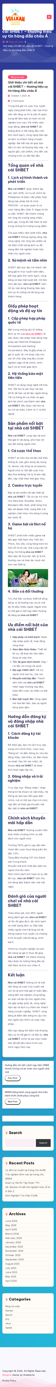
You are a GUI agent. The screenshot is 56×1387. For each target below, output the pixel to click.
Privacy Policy (9, 1380)
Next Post (12, 1101)
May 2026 (11, 1225)
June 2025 (11, 1272)
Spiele (8, 1327)
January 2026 (13, 1242)
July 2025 (10, 1268)
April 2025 (11, 1280)
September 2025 (14, 1259)
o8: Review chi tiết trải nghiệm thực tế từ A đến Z (27, 1189)
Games (9, 1310)
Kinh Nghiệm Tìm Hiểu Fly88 (21, 1195)
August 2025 (12, 1263)
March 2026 (12, 1233)
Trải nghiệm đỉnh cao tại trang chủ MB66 (24, 1176)
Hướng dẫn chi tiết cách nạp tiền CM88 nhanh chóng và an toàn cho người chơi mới (27, 1068)
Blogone (6, 1374)
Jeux (8, 1323)
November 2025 (14, 1250)
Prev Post (12, 1078)
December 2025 (14, 1246)
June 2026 (11, 1221)
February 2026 (13, 1238)
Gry (7, 1319)
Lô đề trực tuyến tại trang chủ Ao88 (25, 1170)
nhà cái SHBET (34, 333)
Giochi (8, 1314)
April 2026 (11, 1229)
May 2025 (10, 1276)
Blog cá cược (16, 41)
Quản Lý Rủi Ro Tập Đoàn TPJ (22, 1182)
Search (15, 1132)
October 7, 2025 (19, 96)
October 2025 (13, 1255)
